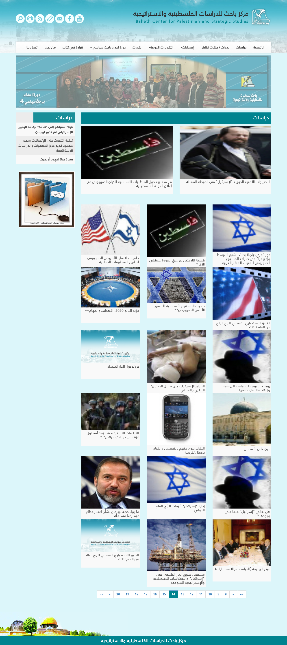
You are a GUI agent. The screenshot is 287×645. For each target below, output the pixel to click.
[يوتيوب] (79, 21)
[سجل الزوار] (49, 21)
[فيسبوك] (69, 21)
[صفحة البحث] (20, 21)
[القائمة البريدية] (30, 21)
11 (201, 594)
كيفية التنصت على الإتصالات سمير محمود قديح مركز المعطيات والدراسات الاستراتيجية (45, 145)
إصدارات (188, 47)
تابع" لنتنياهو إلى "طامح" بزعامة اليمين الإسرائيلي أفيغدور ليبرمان (45, 129)
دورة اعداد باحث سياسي (109, 47)
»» (101, 594)
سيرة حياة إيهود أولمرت (56, 159)
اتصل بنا (32, 47)
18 (136, 594)
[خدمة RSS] (39, 21)
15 (164, 594)
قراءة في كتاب (73, 47)
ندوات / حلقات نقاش (215, 47)
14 (172, 594)
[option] (143, 82)
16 (155, 594)
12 (192, 594)
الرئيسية (258, 47)
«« (242, 594)
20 (118, 594)
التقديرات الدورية (161, 47)
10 (210, 594)
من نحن (50, 47)
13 (182, 594)
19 (127, 594)
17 (146, 594)
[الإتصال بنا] (59, 21)
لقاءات (137, 47)
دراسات (241, 47)
